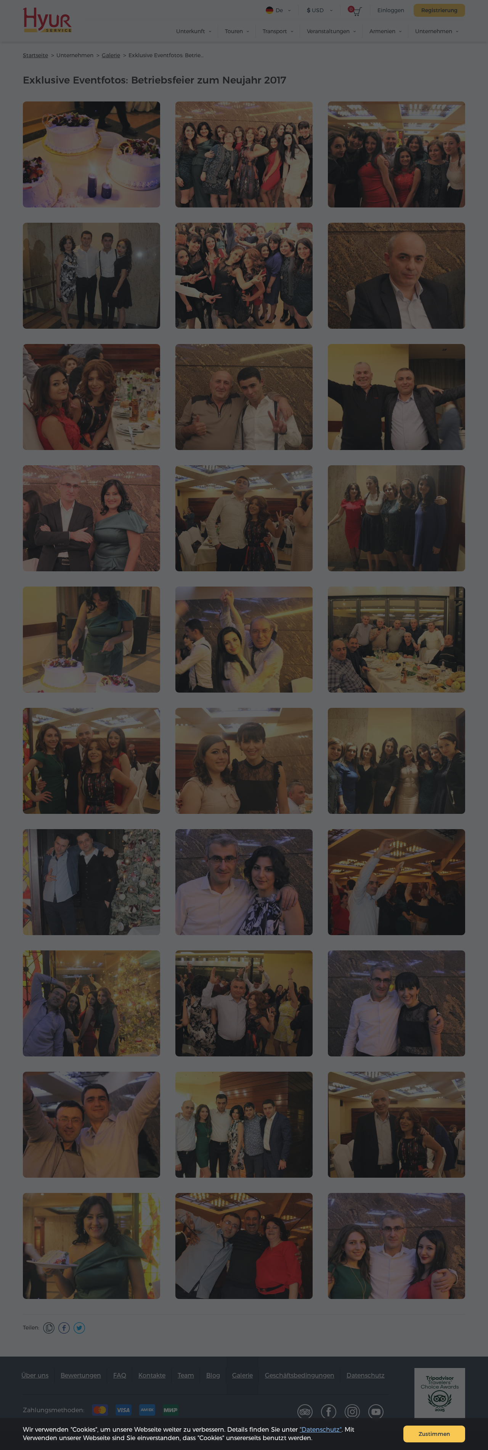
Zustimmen (434, 1434)
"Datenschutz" (321, 1429)
